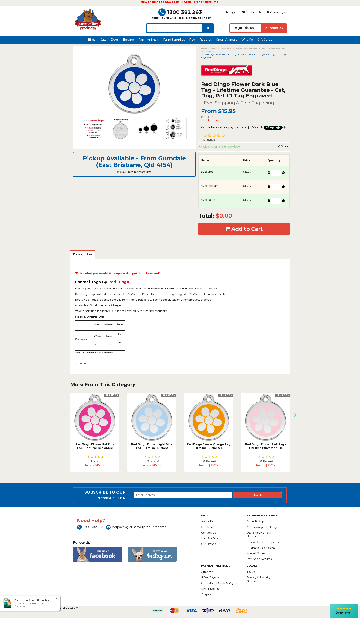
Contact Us (253, 12)
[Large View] (93, 128)
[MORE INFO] (94, 417)
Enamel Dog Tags (276, 48)
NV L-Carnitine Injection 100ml (32, 603)
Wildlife (247, 39)
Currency (276, 12)
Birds (91, 39)
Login (232, 12)
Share (284, 146)
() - (245, 28)
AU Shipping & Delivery (262, 527)
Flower (207, 51)
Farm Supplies (174, 39)
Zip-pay (206, 594)
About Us (207, 521)
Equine (128, 39)
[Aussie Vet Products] (88, 19)
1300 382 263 (184, 12)
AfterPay (207, 572)
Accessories (223, 48)
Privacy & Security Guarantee (258, 579)
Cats (103, 39)
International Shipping (261, 547)
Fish (192, 39)
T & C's (251, 572)
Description (82, 254)
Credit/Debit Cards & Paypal (219, 583)
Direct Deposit (210, 588)
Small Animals (226, 39)
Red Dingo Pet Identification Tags (248, 48)
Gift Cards (264, 39)
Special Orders (256, 553)
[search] (208, 28)
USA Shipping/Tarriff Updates (260, 534)
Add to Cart (246, 229)
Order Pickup (255, 521)
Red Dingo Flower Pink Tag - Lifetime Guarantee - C (265, 446)
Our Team (207, 527)
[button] (244, 137)
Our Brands (208, 544)
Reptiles (206, 39)
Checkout (273, 28)
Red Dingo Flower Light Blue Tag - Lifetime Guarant (151, 446)
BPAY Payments (212, 577)
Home (204, 48)
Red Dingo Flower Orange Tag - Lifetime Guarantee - (208, 446)
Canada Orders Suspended (264, 542)
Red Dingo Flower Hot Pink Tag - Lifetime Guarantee (95, 446)
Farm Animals (148, 39)
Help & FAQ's (209, 538)
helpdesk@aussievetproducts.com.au (140, 527)
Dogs (114, 39)
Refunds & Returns (259, 559)
